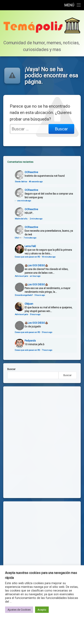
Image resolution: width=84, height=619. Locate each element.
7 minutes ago (30, 238)
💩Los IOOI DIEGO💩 (36, 265)
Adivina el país (21, 276)
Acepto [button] (42, 609)
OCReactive (31, 172)
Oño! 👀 (18, 238)
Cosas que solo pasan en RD (27, 257)
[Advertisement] (42, 547)
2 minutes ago (36, 218)
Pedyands (30, 340)
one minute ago (24, 200)
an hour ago (35, 276)
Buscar (11, 369)
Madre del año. (21, 218)
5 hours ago (35, 314)
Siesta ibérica (21, 181)
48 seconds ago (36, 181)
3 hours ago (39, 295)
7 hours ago (47, 350)
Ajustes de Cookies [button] (19, 609)
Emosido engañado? (24, 295)
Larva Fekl (30, 246)
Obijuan (29, 303)
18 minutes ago (48, 257)
